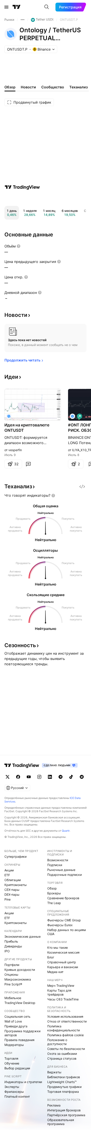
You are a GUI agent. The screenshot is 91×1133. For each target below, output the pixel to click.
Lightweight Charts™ (62, 1082)
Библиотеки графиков (63, 1077)
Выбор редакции (17, 1068)
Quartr (66, 830)
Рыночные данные (61, 870)
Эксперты (11, 1087)
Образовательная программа (60, 1122)
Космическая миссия (63, 952)
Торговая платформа (63, 1091)
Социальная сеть (17, 1016)
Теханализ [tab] (78, 87)
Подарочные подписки (64, 874)
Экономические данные (22, 936)
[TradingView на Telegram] (60, 777)
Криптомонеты (15, 885)
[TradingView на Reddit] (82, 777)
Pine (7, 899)
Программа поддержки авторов (22, 1033)
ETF (7, 875)
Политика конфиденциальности (63, 1028)
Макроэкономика (17, 979)
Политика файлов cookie (65, 1035)
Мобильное (12, 998)
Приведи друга (15, 1026)
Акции (9, 870)
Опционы (11, 974)
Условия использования (65, 1016)
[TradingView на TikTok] (71, 777)
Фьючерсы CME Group (64, 920)
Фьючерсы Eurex (60, 925)
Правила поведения (19, 1040)
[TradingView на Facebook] (18, 777)
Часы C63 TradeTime (63, 999)
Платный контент (17, 1096)
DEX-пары (11, 894)
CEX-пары (11, 890)
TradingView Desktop (19, 1003)
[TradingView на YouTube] (29, 777)
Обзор (52, 888)
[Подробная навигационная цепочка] (23, 20)
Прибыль (11, 941)
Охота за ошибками (62, 1053)
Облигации (12, 880)
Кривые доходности (19, 969)
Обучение (11, 1063)
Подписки (54, 865)
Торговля (11, 1058)
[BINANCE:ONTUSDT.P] (8, 416)
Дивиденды (13, 946)
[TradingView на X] (7, 777)
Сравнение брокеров (63, 898)
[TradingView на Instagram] (39, 777)
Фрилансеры (14, 1091)
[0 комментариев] (28, 464)
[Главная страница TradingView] (17, 7)
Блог (50, 957)
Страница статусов (61, 1058)
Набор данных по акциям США (66, 932)
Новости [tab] (28, 87)
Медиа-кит (55, 972)
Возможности (57, 860)
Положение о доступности (57, 1042)
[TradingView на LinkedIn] (50, 777)
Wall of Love (13, 1021)
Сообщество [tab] (52, 87)
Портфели (11, 965)
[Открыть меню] (6, 7)
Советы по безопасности (66, 1049)
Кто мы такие (57, 947)
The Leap (54, 903)
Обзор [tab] (9, 87)
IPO (7, 951)
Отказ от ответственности (67, 1021)
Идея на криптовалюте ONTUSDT (26, 428)
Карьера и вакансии (62, 967)
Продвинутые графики (64, 1087)
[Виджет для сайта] (82, 486)
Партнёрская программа (66, 1115)
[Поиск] (46, 7)
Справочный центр (61, 962)
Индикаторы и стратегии (23, 1082)
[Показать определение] (19, 246)
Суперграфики (15, 856)
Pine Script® (13, 984)
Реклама (54, 1105)
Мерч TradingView (60, 985)
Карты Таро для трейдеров (59, 992)
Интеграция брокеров (64, 1110)
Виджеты (54, 1072)
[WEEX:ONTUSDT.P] (72, 416)
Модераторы (14, 1045)
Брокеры (54, 893)
